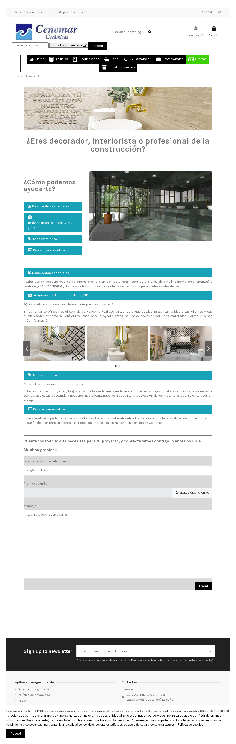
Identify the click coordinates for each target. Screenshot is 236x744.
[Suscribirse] (210, 651)
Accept (16, 733)
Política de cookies (190, 724)
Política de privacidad (63, 12)
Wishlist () (213, 12)
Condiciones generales (30, 12)
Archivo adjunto (35, 483)
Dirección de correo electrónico (47, 461)
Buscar (97, 46)
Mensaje (30, 506)
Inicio (84, 12)
